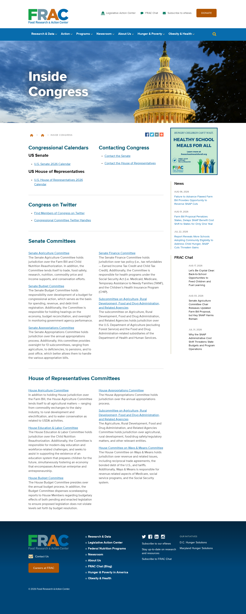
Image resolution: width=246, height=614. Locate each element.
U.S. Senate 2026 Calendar (52, 164)
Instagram (163, 537)
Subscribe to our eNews (156, 543)
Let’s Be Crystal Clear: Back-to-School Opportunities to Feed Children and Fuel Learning (202, 278)
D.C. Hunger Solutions (193, 542)
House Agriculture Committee (48, 390)
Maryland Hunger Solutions (196, 548)
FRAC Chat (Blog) (100, 566)
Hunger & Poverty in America (108, 572)
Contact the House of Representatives (130, 163)
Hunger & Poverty (150, 34)
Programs (83, 34)
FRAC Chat (151, 13)
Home (31, 135)
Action (65, 34)
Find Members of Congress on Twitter (59, 213)
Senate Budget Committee (46, 286)
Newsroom (104, 34)
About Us (124, 34)
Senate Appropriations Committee (51, 328)
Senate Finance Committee (117, 253)
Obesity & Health (180, 34)
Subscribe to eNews (180, 13)
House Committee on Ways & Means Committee (131, 448)
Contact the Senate (117, 156)
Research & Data (42, 34)
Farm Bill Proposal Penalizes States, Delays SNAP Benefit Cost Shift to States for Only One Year (194, 220)
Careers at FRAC (43, 567)
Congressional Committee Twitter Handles (62, 220)
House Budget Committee (45, 478)
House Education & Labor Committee (53, 428)
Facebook (150, 537)
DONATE (206, 13)
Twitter (144, 537)
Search (214, 34)
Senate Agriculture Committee (48, 253)
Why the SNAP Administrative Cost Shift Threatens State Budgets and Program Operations (202, 342)
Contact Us (42, 556)
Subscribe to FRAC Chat (157, 558)
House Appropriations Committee (121, 390)
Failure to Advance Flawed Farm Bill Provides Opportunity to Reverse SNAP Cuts (193, 200)
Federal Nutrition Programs (107, 548)
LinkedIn (157, 537)
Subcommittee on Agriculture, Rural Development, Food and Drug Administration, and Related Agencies (129, 303)
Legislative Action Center (121, 13)
